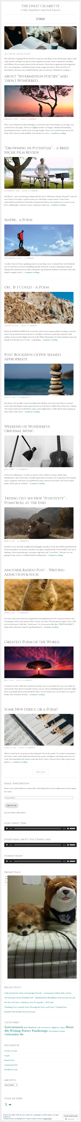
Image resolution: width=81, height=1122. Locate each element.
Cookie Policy (47, 1118)
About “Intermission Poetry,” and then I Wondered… (36, 78)
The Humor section (57, 1031)
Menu (42, 19)
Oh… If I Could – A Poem (26, 287)
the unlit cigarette (40, 6)
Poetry (26, 1031)
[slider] (73, 828)
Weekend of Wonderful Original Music (27, 428)
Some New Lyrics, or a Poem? (31, 709)
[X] (6, 1104)
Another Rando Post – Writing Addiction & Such (34, 572)
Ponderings (40, 1031)
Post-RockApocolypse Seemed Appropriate (32, 357)
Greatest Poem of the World (31, 642)
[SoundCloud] (9, 1104)
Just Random (30, 1027)
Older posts (40, 772)
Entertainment (14, 1027)
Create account (10, 1051)
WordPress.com (10, 1070)
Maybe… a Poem (18, 219)
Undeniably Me (14, 1034)
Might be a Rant (58, 1027)
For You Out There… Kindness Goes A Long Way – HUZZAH (28, 1002)
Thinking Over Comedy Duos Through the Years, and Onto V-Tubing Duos (35, 1007)
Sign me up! (11, 805)
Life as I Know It (44, 1027)
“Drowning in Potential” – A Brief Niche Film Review (36, 150)
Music (70, 1027)
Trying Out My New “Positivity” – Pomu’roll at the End (36, 500)
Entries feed (9, 1060)
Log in (7, 1056)
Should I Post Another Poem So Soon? (20, 1012)
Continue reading (58, 133)
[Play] (7, 828)
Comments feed (10, 1065)
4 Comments (23, 541)
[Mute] (68, 828)
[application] (40, 828)
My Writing (13, 1031)
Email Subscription (16, 783)
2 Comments (23, 397)
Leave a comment (28, 119)
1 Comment (29, 258)
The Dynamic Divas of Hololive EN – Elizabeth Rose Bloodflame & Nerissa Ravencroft (39, 998)
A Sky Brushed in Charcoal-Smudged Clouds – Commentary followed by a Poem (37, 993)
